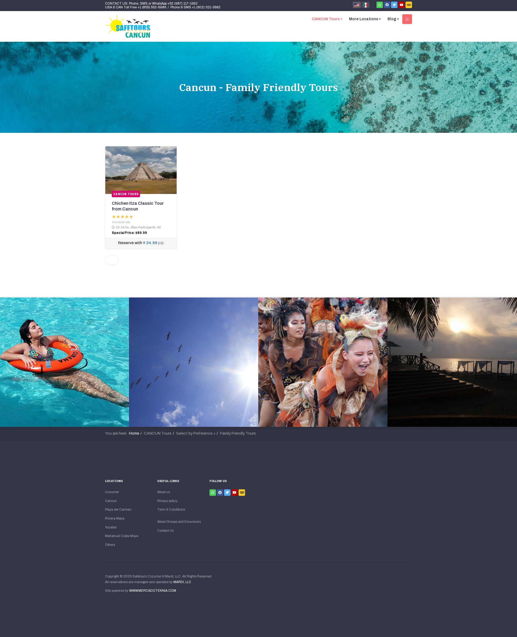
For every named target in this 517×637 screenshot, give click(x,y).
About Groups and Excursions (179, 522)
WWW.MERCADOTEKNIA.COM (152, 591)
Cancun (111, 501)
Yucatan (111, 527)
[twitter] (394, 5)
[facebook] (387, 5)
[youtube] (401, 5)
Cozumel (112, 492)
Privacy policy (167, 501)
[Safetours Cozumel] (128, 26)
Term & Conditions (171, 509)
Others (110, 545)
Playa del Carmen (118, 509)
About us (163, 492)
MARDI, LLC (182, 582)
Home (134, 433)
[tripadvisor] (409, 5)
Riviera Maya (114, 518)
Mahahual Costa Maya (121, 536)
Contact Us (165, 530)
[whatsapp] (379, 5)
